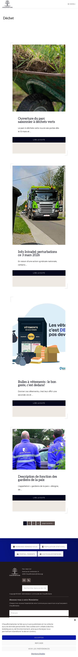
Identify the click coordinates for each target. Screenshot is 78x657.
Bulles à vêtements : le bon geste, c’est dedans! (37, 383)
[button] (75, 620)
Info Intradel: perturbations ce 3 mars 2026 (37, 253)
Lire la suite (48, 141)
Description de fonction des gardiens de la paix (37, 478)
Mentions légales (38, 654)
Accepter (39, 638)
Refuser (39, 643)
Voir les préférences (39, 649)
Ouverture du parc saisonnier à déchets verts (36, 120)
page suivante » (47, 523)
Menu (72, 4)
